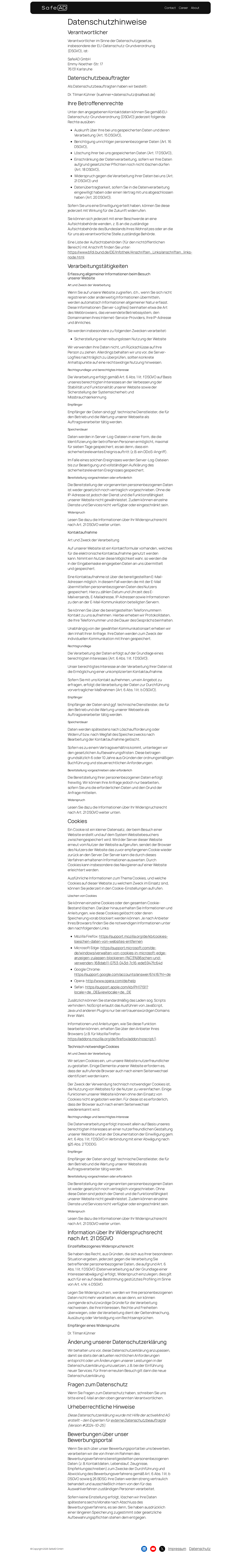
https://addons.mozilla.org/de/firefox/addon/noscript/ (111, 1038)
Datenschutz (200, 1548)
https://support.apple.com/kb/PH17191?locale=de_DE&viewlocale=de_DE (111, 990)
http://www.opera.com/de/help (111, 980)
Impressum (177, 1548)
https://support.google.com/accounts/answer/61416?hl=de (122, 974)
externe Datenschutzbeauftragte (138, 1420)
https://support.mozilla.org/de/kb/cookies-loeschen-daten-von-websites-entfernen (121, 939)
